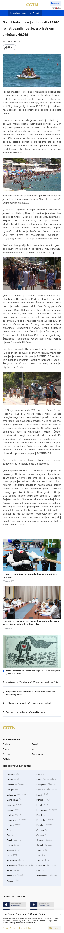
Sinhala (43, 834)
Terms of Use (25, 928)
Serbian (43, 829)
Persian (43, 799)
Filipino (14, 824)
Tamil (41, 850)
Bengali (12, 789)
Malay (46, 779)
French (14, 829)
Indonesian (20, 865)
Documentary (38, 754)
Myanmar (46, 789)
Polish (42, 804)
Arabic (13, 779)
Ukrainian (46, 865)
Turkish (43, 860)
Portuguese (46, 809)
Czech (13, 809)
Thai (40, 855)
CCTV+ (6, 759)
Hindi (12, 855)
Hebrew (13, 850)
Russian (44, 824)
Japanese (15, 875)
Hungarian (15, 860)
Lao (40, 774)
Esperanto (16, 819)
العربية (35, 749)
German (14, 834)
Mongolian (45, 784)
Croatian (15, 804)
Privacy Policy (9, 928)
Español (36, 744)
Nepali (42, 794)
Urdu (41, 870)
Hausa (13, 845)
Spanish (44, 840)
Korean (14, 880)
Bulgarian (16, 794)
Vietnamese (46, 875)
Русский (6, 754)
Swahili (44, 845)
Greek (14, 840)
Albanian (14, 774)
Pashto (42, 814)
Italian (13, 870)
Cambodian (14, 799)
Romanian (45, 819)
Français (7, 749)
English (6, 744)
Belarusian (17, 784)
